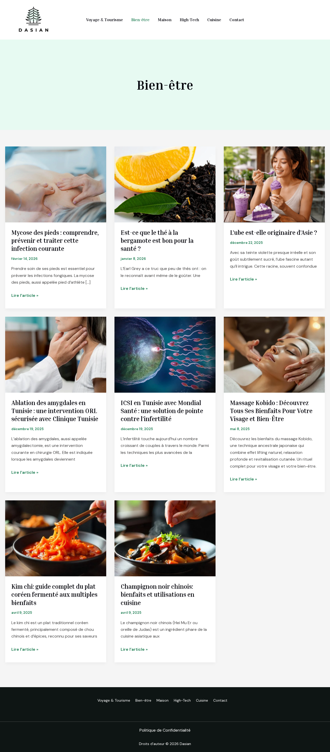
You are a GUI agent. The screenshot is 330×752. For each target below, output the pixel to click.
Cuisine (214, 19)
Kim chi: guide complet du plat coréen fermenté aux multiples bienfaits (54, 594)
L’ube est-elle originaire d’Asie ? (273, 232)
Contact (236, 19)
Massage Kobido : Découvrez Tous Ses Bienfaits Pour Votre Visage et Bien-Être (271, 410)
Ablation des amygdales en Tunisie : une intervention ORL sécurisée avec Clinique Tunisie (54, 410)
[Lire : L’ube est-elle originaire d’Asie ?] (274, 184)
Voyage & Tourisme (104, 19)
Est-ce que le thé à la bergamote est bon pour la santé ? (157, 240)
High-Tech (189, 19)
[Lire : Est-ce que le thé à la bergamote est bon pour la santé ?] (165, 184)
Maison (164, 19)
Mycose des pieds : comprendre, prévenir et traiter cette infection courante (55, 240)
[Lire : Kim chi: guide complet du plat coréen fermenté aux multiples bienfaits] (55, 538)
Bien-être (140, 19)
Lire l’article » (24, 295)
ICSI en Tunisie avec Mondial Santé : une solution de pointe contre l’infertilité (162, 410)
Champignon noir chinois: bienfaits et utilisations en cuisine (157, 594)
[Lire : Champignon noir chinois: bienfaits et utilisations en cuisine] (165, 538)
